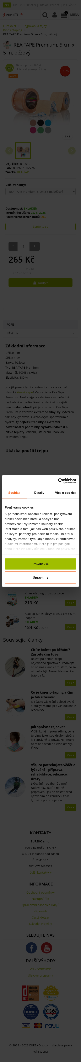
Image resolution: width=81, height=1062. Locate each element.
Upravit (38, 577)
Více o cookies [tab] (65, 492)
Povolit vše (41, 564)
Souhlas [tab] (14, 492)
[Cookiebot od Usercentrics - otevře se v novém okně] (58, 481)
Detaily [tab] (39, 492)
